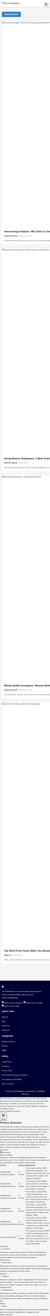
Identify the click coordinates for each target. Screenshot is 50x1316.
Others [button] (2, 1304)
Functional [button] (4, 1246)
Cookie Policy (7, 1062)
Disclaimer (5, 1066)
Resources (5, 1030)
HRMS (4, 1050)
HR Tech (5, 1046)
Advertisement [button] (5, 1287)
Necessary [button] (4, 1150)
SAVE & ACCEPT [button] (6, 1315)
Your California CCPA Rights (12, 1079)
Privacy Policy (7, 1071)
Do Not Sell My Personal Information (15, 1075)
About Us (5, 1017)
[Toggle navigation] (46, 5)
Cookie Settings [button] (6, 1111)
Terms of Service (8, 1084)
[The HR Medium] (12, 1003)
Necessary (6, 1152)
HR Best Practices (8, 1042)
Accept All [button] (16, 1111)
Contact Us (6, 1026)
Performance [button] (5, 1260)
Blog (3, 1021)
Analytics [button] (3, 1274)
